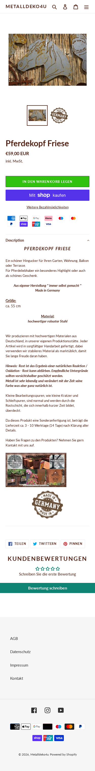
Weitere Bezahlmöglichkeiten (48, 207)
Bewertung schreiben (47, 587)
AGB (14, 638)
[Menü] (86, 6)
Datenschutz (20, 651)
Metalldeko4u (26, 6)
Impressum (19, 665)
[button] (47, 240)
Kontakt (16, 678)
